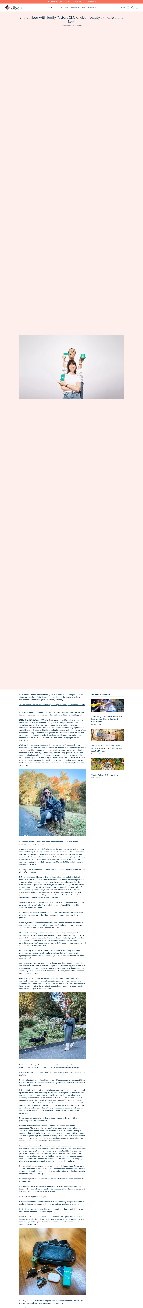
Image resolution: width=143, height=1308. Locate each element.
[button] (50, 7)
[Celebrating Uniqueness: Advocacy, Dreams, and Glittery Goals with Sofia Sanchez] (107, 705)
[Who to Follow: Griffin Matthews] (107, 764)
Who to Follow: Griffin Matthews (105, 775)
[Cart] (137, 7)
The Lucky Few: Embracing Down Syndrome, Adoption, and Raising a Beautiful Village (106, 748)
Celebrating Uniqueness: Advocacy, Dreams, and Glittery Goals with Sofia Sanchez (106, 719)
